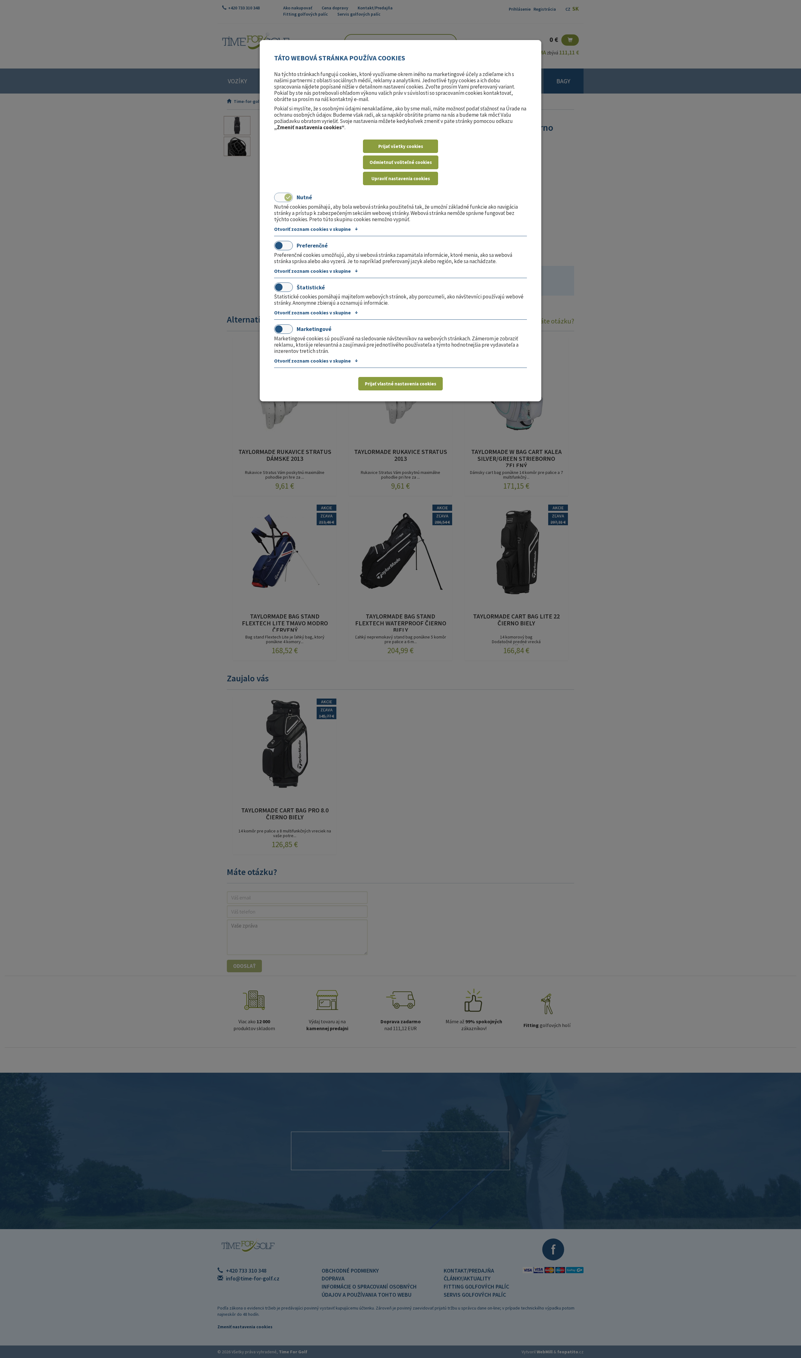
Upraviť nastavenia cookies (400, 178)
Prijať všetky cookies (400, 146)
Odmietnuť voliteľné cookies (401, 162)
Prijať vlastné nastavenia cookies (400, 384)
